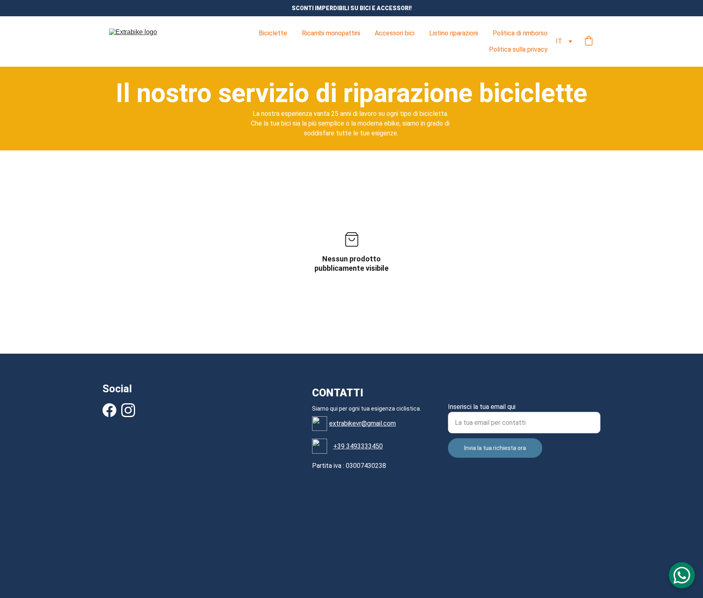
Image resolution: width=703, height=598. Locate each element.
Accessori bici (395, 33)
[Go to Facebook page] (109, 410)
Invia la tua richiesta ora (495, 448)
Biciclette (273, 33)
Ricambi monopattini (331, 33)
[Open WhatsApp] (682, 575)
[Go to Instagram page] (128, 410)
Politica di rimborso (520, 33)
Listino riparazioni (453, 33)
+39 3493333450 (358, 446)
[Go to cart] (588, 41)
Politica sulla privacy (518, 49)
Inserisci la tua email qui (481, 407)
